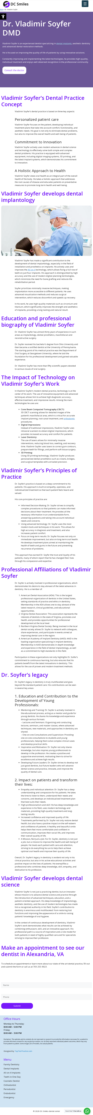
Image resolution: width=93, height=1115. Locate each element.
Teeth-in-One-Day (12, 1076)
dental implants (64, 43)
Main (1, 9)
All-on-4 (31, 269)
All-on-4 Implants (12, 1072)
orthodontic (69, 418)
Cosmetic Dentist (12, 1081)
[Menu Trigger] (85, 3)
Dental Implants (11, 1068)
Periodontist (9, 1089)
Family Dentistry (11, 1064)
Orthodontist (10, 1085)
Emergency (9, 1097)
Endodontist (9, 1093)
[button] (3, 16)
